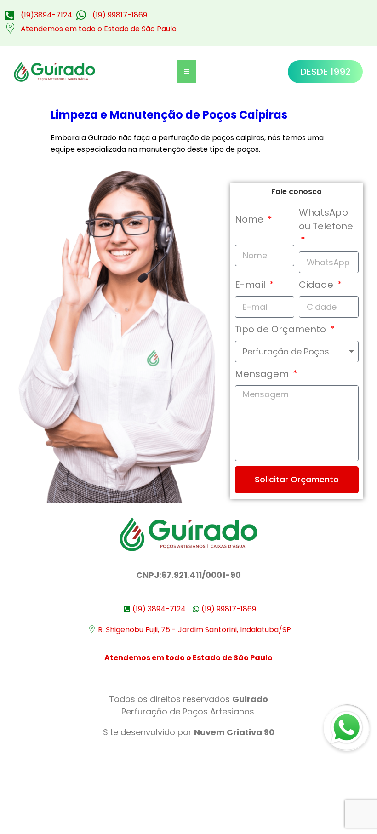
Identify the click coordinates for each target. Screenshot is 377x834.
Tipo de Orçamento (281, 329)
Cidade (317, 284)
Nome (250, 219)
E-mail (251, 284)
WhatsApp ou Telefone (326, 219)
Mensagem (263, 373)
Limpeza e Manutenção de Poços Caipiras (169, 114)
